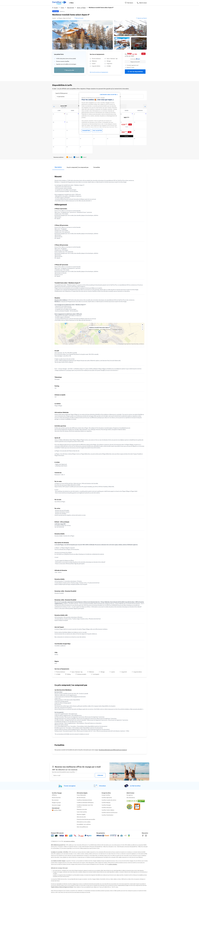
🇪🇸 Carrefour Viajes (56, 810)
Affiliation (54, 795)
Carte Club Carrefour (82, 812)
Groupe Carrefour (106, 795)
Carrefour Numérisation (107, 815)
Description (58, 167)
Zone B (77, 157)
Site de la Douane (81, 797)
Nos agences (130, 795)
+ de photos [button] (139, 43)
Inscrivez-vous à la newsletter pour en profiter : (64, 772)
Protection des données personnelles (86, 819)
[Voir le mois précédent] (54, 106)
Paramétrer (86, 130)
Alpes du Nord (70, 7)
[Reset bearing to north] (142, 329)
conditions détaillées (112, 864)
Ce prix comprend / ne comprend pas (77, 167)
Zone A (70, 157)
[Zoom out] (142, 327)
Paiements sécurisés (82, 809)
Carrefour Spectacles (107, 797)
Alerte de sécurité (81, 817)
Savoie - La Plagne (81, 7)
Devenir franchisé (56, 797)
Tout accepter (97, 130)
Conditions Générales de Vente (84, 800)
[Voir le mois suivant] (145, 106)
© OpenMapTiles (126, 343)
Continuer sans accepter (108, 94)
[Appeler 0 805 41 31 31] (137, 801)
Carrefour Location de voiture (109, 800)
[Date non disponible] (59, 117)
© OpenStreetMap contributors (137, 343)
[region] (99, 113)
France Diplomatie (81, 795)
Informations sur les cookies (83, 821)
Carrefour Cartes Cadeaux (108, 810)
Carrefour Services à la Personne (109, 812)
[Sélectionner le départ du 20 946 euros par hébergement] (126, 133)
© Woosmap (120, 343)
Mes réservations (131, 797)
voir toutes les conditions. (69, 841)
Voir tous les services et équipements (99, 72)
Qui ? (114, 93)
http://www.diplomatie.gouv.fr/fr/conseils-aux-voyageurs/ (113, 749)
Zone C (85, 157)
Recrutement (55, 800)
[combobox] (68, 96)
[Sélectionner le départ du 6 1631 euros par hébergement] (126, 117)
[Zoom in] (142, 325)
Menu (72, 3)
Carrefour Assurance (107, 807)
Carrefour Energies (106, 805)
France (62, 7)
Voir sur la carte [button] (79, 18)
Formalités (96, 167)
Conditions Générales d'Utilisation (85, 802)
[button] (82, 35)
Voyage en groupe (56, 802)
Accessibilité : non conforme (84, 824)
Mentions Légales (81, 814)
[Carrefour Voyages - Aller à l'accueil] (59, 3)
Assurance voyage (56, 805)
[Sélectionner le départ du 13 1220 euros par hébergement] (126, 125)
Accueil (56, 7)
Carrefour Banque (106, 802)
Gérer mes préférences (82, 826)
